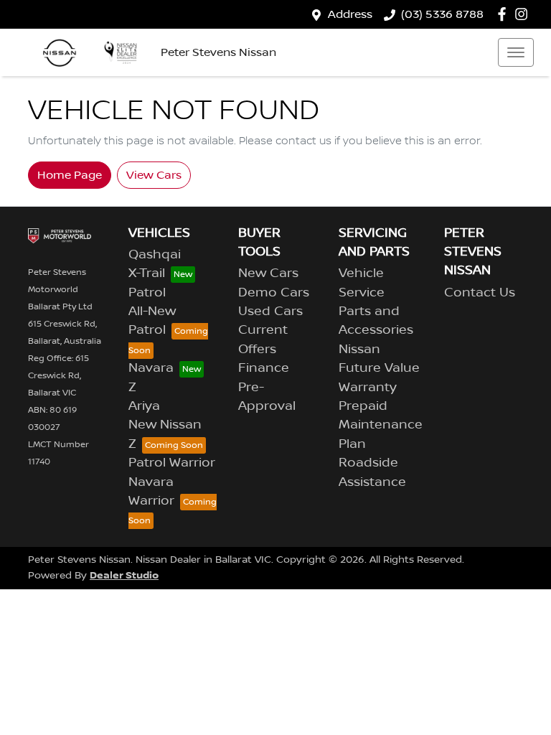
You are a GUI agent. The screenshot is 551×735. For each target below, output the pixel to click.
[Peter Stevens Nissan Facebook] (504, 14)
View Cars (154, 175)
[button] (516, 52)
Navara (151, 368)
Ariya (144, 406)
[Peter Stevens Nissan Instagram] (524, 14)
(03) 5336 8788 (442, 14)
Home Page (69, 175)
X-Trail (146, 273)
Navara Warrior (151, 491)
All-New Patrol (152, 321)
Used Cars (270, 311)
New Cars (268, 273)
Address (350, 14)
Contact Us (479, 293)
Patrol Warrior (171, 463)
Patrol (147, 293)
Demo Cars (273, 293)
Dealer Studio (124, 575)
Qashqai (154, 255)
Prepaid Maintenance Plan (381, 425)
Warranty (368, 387)
